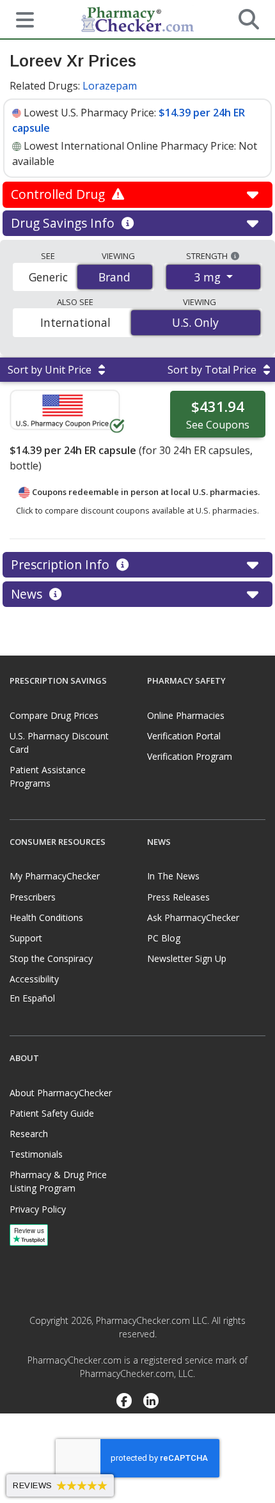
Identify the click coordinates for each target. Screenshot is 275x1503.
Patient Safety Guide (52, 1113)
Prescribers (33, 897)
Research (29, 1134)
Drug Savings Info (64, 223)
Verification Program (189, 756)
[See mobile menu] (20, 19)
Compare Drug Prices (54, 715)
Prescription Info (62, 564)
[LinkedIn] (151, 1402)
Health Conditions (46, 917)
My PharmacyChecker (55, 876)
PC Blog (163, 938)
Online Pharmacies (185, 715)
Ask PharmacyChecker (193, 917)
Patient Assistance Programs (48, 776)
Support (26, 938)
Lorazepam (109, 86)
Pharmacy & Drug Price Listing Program (58, 1181)
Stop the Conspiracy (51, 958)
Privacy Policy (38, 1209)
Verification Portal (184, 736)
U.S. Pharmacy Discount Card (59, 742)
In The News (173, 876)
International (75, 322)
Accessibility (34, 979)
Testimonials (36, 1154)
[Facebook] (123, 1402)
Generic (48, 277)
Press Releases (178, 897)
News (28, 593)
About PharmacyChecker (61, 1093)
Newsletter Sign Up (186, 958)
